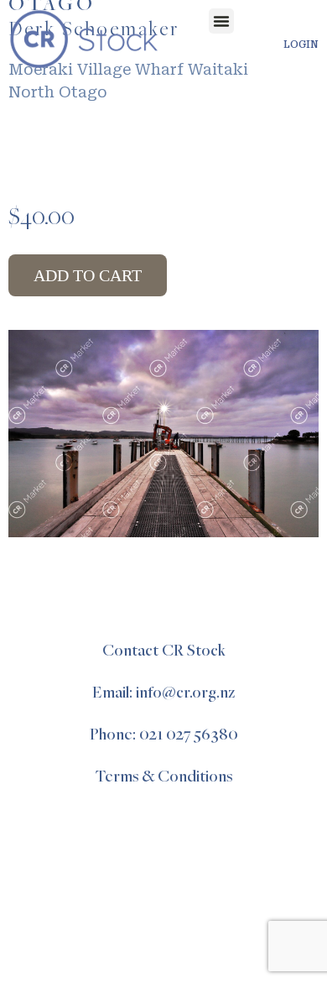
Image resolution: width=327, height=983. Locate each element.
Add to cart (88, 275)
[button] (221, 21)
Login (301, 44)
